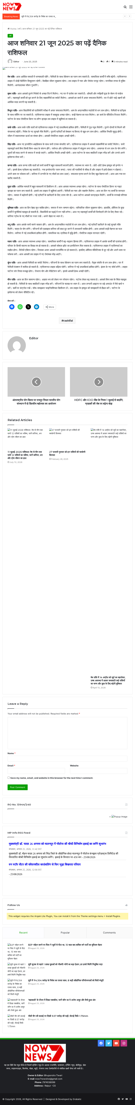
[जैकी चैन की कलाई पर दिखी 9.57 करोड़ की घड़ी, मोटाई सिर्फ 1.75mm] (17, 1021)
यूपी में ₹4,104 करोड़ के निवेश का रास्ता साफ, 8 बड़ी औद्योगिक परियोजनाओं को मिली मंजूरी (57, 16)
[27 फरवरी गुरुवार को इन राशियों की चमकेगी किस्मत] (67, 438)
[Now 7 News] (12, 6)
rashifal (68, 320)
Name (11, 753)
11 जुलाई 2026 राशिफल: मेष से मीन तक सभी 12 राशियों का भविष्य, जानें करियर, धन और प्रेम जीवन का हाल (25, 455)
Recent (23, 932)
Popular (65, 932)
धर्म (19, 28)
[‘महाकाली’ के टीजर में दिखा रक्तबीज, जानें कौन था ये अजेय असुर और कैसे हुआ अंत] (17, 1005)
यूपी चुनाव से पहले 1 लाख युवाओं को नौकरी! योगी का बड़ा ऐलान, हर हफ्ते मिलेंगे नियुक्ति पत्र (65, 964)
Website (74, 765)
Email (11, 765)
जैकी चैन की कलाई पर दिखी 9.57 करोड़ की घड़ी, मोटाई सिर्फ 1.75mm (58, 1015)
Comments (109, 932)
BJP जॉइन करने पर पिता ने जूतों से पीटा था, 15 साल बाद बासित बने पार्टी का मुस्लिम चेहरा (65, 944)
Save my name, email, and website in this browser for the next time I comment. (51, 778)
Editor (16, 61)
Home (13, 28)
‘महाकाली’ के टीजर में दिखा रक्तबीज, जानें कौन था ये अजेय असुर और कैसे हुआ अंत (61, 999)
